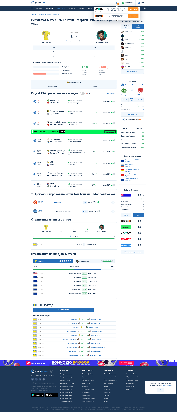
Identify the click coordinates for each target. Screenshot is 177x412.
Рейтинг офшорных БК (110, 380)
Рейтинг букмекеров (110, 374)
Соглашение (86, 392)
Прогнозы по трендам (66, 386)
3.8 (143, 107)
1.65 (84, 202)
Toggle (82, 93)
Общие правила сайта (132, 377)
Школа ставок (130, 383)
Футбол (128, 161)
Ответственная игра (88, 401)
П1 (125, 99)
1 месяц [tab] (126, 26)
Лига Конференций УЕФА (132, 178)
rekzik (40, 210)
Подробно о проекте (132, 380)
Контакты (129, 389)
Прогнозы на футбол (66, 389)
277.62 (85, 211)
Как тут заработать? (131, 374)
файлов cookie (167, 385)
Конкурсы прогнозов (66, 374)
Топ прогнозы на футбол (67, 377)
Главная (33, 14)
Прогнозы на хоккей (66, 392)
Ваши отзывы (86, 383)
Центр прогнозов (65, 380)
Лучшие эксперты (87, 377)
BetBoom (106, 395)
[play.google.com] (37, 395)
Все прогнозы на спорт (67, 383)
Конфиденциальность (88, 389)
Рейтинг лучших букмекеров (132, 252)
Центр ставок (61, 8)
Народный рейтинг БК (110, 377)
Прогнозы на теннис (66, 395)
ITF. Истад (56, 14)
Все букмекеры (108, 383)
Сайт (138, 215)
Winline (106, 386)
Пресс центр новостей (88, 380)
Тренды (90, 8)
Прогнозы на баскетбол (67, 398)
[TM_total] (35, 202)
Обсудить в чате (73, 82)
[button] (117, 3)
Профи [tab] (138, 26)
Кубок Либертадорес (131, 174)
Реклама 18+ (98, 11)
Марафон (107, 389)
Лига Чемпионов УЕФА (132, 160)
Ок (160, 390)
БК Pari (106, 401)
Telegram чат (86, 395)
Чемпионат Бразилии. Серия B (134, 85)
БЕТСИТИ (106, 398)
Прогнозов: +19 (132, 114)
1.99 (143, 109)
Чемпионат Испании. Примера (132, 169)
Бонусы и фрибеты (87, 374)
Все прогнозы (111, 93)
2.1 (143, 104)
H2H (96, 86)
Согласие (85, 386)
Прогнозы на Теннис (45, 14)
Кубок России (129, 164)
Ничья (132, 99)
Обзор (126, 215)
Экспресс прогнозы (66, 401)
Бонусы (81, 8)
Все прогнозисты (132, 71)
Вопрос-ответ (130, 386)
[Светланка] (35, 211)
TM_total (40, 201)
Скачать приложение (88, 398)
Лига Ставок (107, 392)
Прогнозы (39, 8)
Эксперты (72, 8)
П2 (140, 99)
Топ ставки (49, 8)
